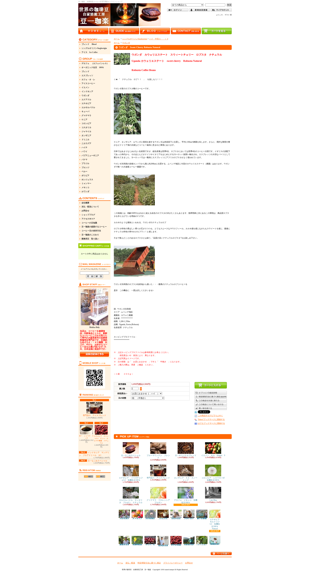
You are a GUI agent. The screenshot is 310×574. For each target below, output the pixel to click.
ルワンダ (85, 191)
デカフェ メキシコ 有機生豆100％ (185, 501)
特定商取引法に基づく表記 (149, 563)
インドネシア (87, 91)
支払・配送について (90, 207)
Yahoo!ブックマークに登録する (211, 419)
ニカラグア (86, 143)
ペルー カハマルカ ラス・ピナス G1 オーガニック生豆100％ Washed (138, 544)
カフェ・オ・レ (88, 79)
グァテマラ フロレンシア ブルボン (159, 501)
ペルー (84, 171)
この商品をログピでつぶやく (210, 415)
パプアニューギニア (90, 155)
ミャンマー (86, 183)
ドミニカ (85, 139)
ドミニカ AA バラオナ (202, 544)
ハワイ (84, 151)
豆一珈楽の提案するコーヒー (94, 227)
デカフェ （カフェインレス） (95, 63)
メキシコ (85, 187)
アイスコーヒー (88, 83)
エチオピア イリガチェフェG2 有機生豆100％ (131, 479)
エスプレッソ (87, 75)
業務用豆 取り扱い (90, 239)
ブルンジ (85, 167)
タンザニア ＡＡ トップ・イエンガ (138, 518)
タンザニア (86, 135)
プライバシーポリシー (173, 563)
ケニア (84, 119)
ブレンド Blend (89, 44)
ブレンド (85, 71)
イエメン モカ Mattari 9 (213, 455)
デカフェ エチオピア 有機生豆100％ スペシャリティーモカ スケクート (215, 544)
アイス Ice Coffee (90, 52)
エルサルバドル (88, 107)
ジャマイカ (86, 131)
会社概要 (85, 203)
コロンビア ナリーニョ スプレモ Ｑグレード (177, 518)
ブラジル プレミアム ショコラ (164, 518)
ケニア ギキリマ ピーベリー (150, 544)
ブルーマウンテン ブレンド (158, 456)
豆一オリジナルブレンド (185, 455)
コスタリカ (86, 127)
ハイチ (84, 147)
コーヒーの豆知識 (89, 223)
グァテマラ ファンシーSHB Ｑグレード (190, 518)
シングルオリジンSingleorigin (94, 48)
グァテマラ (86, 115)
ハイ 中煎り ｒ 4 (158, 39)
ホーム (117, 39)
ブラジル (85, 163)
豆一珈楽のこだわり (90, 235)
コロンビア (86, 123)
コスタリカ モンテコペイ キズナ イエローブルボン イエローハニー (164, 545)
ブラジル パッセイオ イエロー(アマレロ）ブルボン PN (190, 544)
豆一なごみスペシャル (97, 461)
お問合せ (85, 211)
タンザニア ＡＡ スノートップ (185, 479)
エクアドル (86, 99)
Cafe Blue (213, 500)
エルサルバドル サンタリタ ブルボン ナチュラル (130, 501)
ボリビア (85, 175)
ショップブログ (88, 215)
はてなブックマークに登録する (211, 423)
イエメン (85, 87)
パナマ (84, 159)
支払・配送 (130, 563)
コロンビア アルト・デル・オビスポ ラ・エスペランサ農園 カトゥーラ (125, 544)
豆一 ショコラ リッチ (86, 437)
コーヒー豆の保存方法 (91, 231)
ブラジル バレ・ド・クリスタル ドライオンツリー (126, 518)
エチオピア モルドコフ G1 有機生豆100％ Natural (216, 524)
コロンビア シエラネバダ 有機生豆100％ (214, 479)
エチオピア (86, 103)
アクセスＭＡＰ (88, 219)
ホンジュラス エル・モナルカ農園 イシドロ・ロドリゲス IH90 (202, 518)
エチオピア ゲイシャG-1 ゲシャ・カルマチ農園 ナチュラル (101, 439)
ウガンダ (85, 95)
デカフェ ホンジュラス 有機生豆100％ (150, 518)
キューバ (85, 111)
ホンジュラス (87, 179)
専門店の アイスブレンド (94, 415)
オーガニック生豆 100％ (93, 67)
